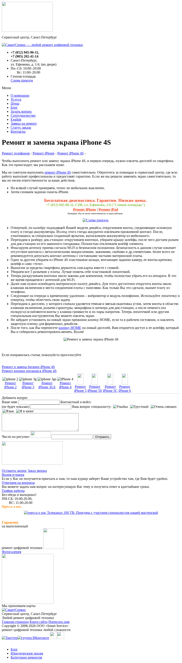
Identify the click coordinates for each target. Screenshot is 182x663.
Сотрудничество (23, 115)
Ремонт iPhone (43, 153)
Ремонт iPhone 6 (125, 389)
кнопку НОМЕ (70, 328)
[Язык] (8, 411)
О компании (20, 95)
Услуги (16, 99)
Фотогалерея (11, 552)
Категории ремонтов (26, 657)
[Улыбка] (120, 407)
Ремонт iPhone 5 (80, 389)
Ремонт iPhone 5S (94, 389)
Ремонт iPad (108, 209)
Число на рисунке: (16, 437)
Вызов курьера (13, 475)
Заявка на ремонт (24, 123)
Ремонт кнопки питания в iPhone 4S (29, 371)
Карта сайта (38, 622)
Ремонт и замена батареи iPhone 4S (28, 367)
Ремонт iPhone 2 (10, 385)
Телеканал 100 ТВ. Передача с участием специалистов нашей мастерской (102, 513)
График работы (13, 491)
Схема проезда (22, 80)
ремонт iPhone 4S (58, 172)
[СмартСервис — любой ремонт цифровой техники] (42, 45)
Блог (14, 107)
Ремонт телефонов (16, 153)
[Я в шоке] (25, 411)
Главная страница (15, 622)
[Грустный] (139, 407)
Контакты (18, 131)
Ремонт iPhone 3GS (46, 385)
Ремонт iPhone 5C (110, 389)
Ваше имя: (10, 402)
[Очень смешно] (163, 407)
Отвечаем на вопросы (18, 483)
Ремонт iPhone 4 (65, 385)
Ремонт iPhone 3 (28, 385)
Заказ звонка (37, 471)
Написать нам (58, 622)
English (16, 119)
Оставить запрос (14, 471)
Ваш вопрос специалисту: (91, 407)
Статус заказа (21, 127)
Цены (15, 103)
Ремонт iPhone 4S (70, 153)
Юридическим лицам (27, 653)
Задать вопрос (21, 111)
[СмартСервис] (14, 610)
